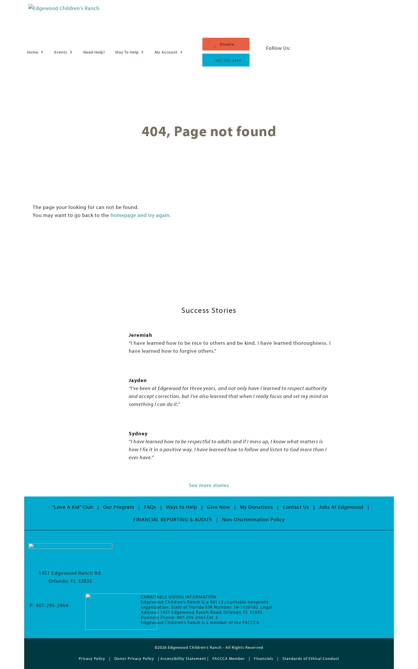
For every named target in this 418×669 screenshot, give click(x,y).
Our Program (118, 507)
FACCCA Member (228, 658)
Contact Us (296, 507)
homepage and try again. (141, 215)
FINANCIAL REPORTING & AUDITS (172, 519)
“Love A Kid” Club (72, 507)
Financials (263, 658)
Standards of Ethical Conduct (310, 658)
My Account (166, 52)
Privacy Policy (92, 658)
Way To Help (127, 52)
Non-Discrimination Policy (253, 519)
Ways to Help (181, 507)
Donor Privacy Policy (134, 658)
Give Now (218, 507)
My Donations (256, 507)
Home (32, 52)
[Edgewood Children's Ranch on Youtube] (287, 56)
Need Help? (94, 52)
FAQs (150, 507)
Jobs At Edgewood (341, 507)
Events (60, 52)
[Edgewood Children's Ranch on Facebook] (269, 56)
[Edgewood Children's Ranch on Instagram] (279, 56)
